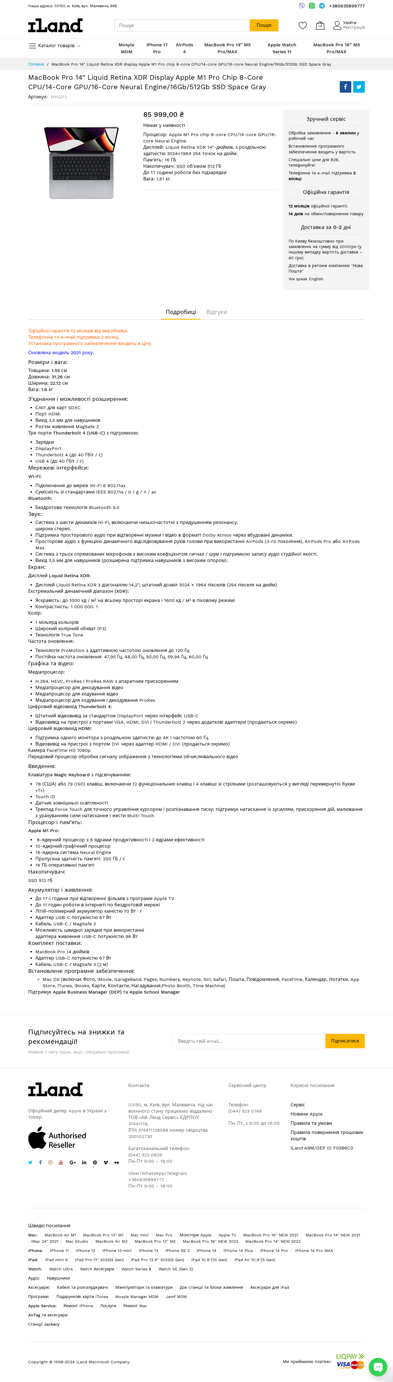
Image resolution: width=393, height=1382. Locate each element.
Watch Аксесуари (97, 1269)
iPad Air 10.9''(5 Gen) (254, 1259)
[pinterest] (95, 1163)
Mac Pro (164, 1235)
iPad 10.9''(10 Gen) (209, 1259)
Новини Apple (307, 1114)
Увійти (349, 22)
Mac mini (140, 1235)
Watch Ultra (61, 1269)
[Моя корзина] (320, 25)
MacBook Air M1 (60, 1235)
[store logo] (55, 25)
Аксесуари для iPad (269, 1287)
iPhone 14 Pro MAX (314, 1250)
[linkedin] (84, 1163)
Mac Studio (77, 1241)
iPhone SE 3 (177, 1250)
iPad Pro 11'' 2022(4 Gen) (99, 1259)
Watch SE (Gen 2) (176, 1269)
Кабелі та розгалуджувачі (82, 1287)
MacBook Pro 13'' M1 (103, 1235)
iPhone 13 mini (117, 1250)
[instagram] (50, 1163)
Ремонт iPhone (78, 1305)
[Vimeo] (106, 1162)
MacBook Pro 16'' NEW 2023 (210, 1241)
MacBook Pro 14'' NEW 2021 (333, 1235)
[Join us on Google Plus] (73, 1163)
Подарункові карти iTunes (82, 1296)
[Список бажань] (303, 25)
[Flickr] (117, 1162)
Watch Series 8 (136, 1269)
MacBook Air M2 (111, 1241)
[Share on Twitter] (359, 87)
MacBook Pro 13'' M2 (155, 1241)
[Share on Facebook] (345, 87)
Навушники (58, 1278)
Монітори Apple (195, 1235)
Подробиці (181, 311)
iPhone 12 (85, 1250)
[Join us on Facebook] (40, 1163)
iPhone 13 (148, 1250)
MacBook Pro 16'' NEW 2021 (270, 1235)
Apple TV (227, 1235)
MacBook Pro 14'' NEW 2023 (273, 1241)
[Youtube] (61, 1163)
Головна (36, 64)
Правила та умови (311, 1123)
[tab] (181, 312)
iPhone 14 (206, 1250)
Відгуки (216, 311)
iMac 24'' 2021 (44, 1241)
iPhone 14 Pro (274, 1250)
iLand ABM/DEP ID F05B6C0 (322, 1148)
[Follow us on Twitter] (30, 1163)
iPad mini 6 (56, 1259)
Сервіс (298, 1104)
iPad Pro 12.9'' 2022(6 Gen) (157, 1259)
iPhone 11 (59, 1250)
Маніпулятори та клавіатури (144, 1287)
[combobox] (182, 25)
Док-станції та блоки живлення (211, 1287)
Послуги (108, 1305)
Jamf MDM (176, 1296)
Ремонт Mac (135, 1305)
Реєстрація (354, 27)
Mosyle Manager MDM (137, 1296)
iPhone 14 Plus (238, 1250)
